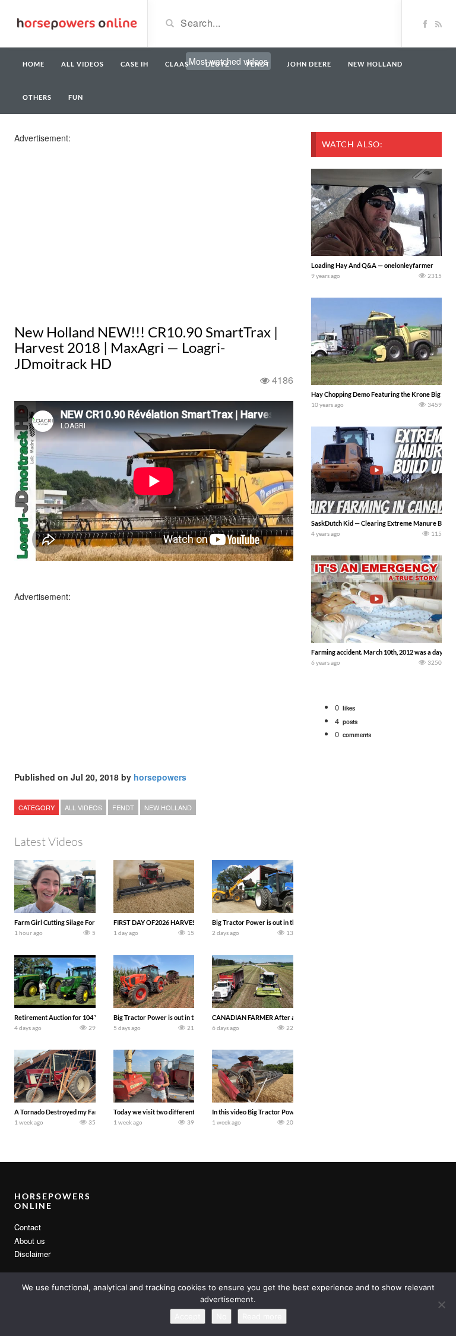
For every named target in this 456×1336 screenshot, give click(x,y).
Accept (188, 1316)
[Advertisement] (108, 227)
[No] (441, 1304)
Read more (262, 1316)
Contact (27, 1227)
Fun (75, 97)
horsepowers (160, 777)
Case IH (134, 64)
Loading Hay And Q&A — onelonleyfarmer (372, 265)
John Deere (309, 64)
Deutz (217, 64)
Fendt (258, 64)
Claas (177, 64)
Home (34, 64)
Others (37, 97)
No (221, 1316)
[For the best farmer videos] (76, 23)
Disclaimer (32, 1253)
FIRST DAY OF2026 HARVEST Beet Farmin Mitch (184, 922)
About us (29, 1240)
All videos (82, 64)
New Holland (375, 64)
